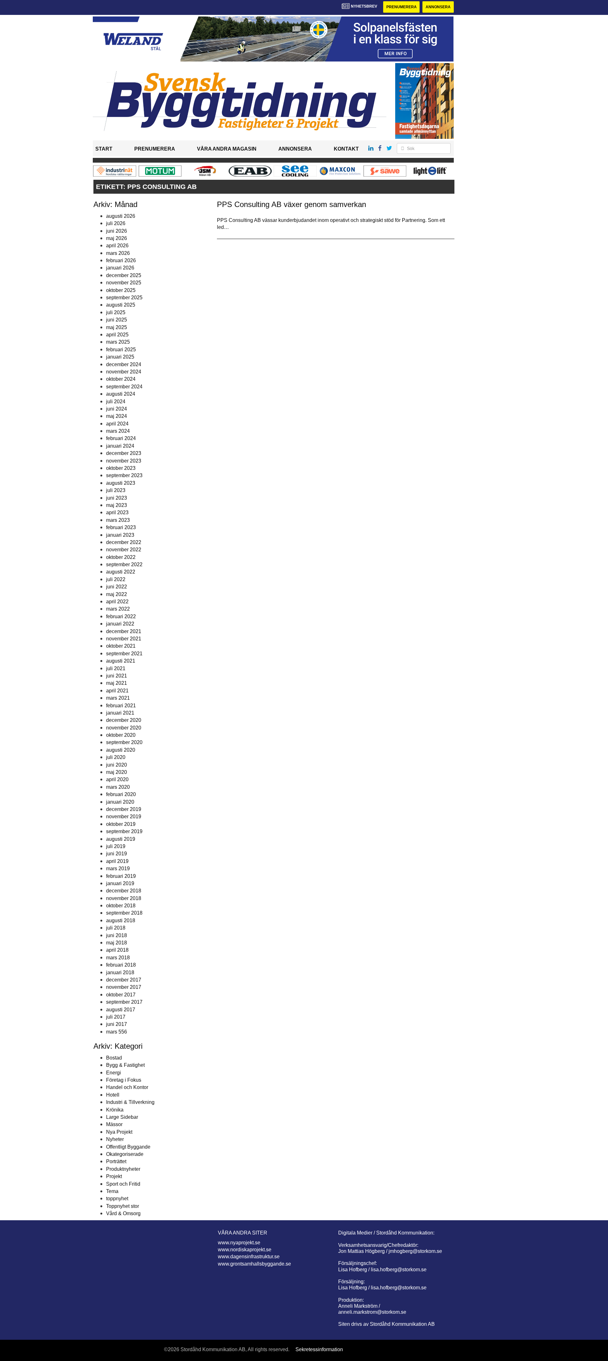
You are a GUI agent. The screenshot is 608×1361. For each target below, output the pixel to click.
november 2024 (123, 371)
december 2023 (123, 453)
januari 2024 (120, 446)
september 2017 (124, 1002)
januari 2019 (120, 883)
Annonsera (438, 7)
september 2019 (124, 831)
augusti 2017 (120, 1009)
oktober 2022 (121, 557)
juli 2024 (115, 401)
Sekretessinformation (319, 1349)
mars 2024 (118, 431)
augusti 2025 (120, 305)
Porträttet (116, 1161)
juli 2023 (115, 490)
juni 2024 (116, 409)
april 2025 (117, 334)
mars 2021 (118, 698)
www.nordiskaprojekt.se (244, 1249)
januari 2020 (120, 802)
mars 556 (116, 1031)
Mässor (114, 1124)
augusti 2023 (120, 483)
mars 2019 (118, 868)
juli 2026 (115, 223)
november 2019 (123, 816)
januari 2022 (120, 623)
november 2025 (123, 282)
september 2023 (124, 475)
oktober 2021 (121, 646)
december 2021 (123, 631)
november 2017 (123, 987)
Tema (112, 1191)
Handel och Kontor (127, 1087)
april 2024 (117, 423)
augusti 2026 (120, 216)
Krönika (115, 1109)
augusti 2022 (120, 571)
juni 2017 (116, 1024)
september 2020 (124, 742)
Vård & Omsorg (123, 1213)
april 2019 (117, 861)
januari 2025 (120, 357)
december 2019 (123, 809)
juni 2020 (116, 765)
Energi (113, 1072)
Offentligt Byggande (128, 1147)
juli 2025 (115, 312)
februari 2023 (121, 527)
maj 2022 (116, 594)
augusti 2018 (120, 920)
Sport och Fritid (123, 1184)
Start (103, 149)
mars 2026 (118, 253)
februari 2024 (121, 438)
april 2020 (117, 779)
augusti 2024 (120, 394)
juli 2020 (115, 757)
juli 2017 (115, 1017)
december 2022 (123, 542)
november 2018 (123, 898)
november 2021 (123, 638)
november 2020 (123, 727)
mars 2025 (118, 342)
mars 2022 (118, 609)
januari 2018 (120, 972)
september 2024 (124, 386)
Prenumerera (401, 7)
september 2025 (124, 297)
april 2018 (117, 950)
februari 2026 (121, 260)
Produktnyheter (123, 1169)
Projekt (114, 1176)
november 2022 (123, 549)
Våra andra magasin (226, 149)
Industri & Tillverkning (130, 1102)
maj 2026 (116, 238)
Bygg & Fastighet (125, 1065)
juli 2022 (115, 579)
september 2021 (124, 653)
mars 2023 (118, 520)
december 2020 (123, 720)
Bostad (114, 1057)
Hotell (112, 1095)
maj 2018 (116, 942)
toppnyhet (117, 1198)
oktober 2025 (121, 290)
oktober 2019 (121, 824)
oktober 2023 (121, 468)
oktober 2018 (121, 905)
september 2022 (124, 564)
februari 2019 (121, 876)
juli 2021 (115, 668)
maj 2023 (116, 505)
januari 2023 (120, 535)
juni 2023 (116, 498)
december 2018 (123, 890)
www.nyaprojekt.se (239, 1242)
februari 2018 (121, 965)
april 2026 (117, 245)
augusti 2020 (120, 750)
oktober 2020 (121, 735)
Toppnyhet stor (122, 1206)
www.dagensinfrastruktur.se (249, 1256)
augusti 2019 (120, 839)
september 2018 (124, 913)
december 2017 (123, 979)
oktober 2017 (121, 994)
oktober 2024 (121, 379)
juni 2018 (116, 935)
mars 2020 (118, 787)
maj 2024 (116, 416)
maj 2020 (116, 772)
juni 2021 (116, 675)
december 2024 (123, 364)
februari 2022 (121, 616)
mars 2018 (118, 957)
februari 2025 (121, 349)
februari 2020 (121, 794)
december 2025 (123, 275)
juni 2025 (116, 319)
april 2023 (117, 512)
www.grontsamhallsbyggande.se (254, 1264)
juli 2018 (115, 927)
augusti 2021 (120, 661)
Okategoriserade (124, 1154)
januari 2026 (120, 267)
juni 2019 (116, 853)
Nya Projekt (119, 1132)
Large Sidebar (122, 1117)
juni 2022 (116, 586)
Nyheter (115, 1139)
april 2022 (117, 601)
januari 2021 (120, 713)
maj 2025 (116, 327)
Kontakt (346, 149)
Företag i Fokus (123, 1080)
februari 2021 (121, 705)
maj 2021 (116, 683)
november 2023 (123, 460)
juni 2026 (116, 231)
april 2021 (117, 690)
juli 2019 (115, 846)
